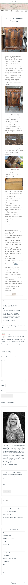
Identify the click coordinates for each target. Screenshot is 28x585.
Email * (4, 484)
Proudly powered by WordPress (10, 582)
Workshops (5, 572)
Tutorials (4, 567)
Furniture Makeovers (10, 305)
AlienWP (14, 583)
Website (3, 390)
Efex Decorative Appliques (8, 538)
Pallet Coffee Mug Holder (8, 522)
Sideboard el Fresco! (7, 520)
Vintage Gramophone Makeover (9, 511)
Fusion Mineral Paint (7, 552)
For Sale (4, 541)
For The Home (6, 544)
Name (3, 380)
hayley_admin (8, 303)
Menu (14, 1)
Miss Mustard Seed (7, 311)
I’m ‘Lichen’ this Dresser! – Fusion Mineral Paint (13, 517)
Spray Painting (6, 561)
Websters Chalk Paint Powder (9, 569)
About (4, 532)
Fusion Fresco (6, 550)
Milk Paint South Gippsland (15, 310)
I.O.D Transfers (6, 555)
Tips (4, 564)
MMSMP (15, 319)
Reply (23, 336)
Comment (4, 360)
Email (3, 385)
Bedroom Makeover (7, 535)
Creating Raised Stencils (8, 401)
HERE (11, 239)
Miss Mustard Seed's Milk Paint (9, 558)
